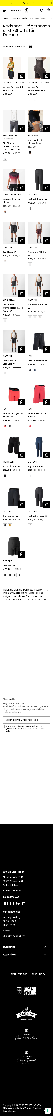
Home (5, 18)
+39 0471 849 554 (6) (14, 936)
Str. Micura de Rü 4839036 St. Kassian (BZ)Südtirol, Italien (14, 881)
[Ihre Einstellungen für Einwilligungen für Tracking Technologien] (48, 1111)
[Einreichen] (44, 720)
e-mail (6, 930)
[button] (16, 10)
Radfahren (26, 18)
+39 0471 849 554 (12, 890)
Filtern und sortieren (14, 46)
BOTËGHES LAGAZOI (31, 1105)
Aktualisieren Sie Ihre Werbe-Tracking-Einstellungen (22, 1109)
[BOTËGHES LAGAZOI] (26, 10)
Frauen (15, 18)
